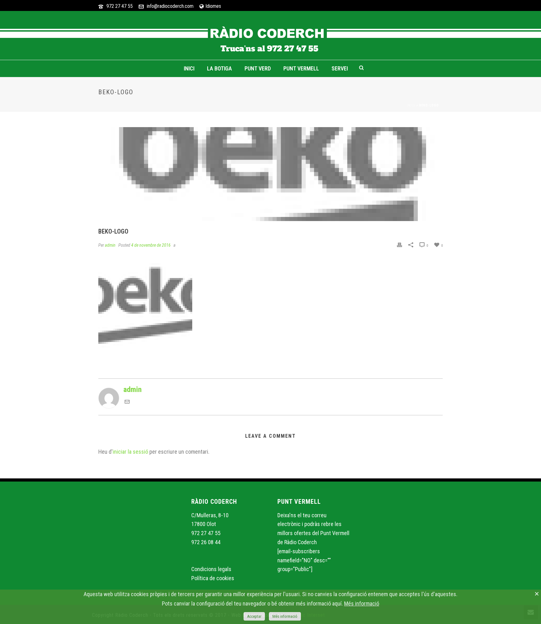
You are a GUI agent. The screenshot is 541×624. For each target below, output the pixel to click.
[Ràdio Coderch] (270, 35)
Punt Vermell (301, 68)
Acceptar (254, 616)
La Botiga (219, 68)
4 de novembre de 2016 (151, 245)
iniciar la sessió (130, 451)
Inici (189, 68)
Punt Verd (258, 68)
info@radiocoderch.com (170, 6)
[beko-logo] (270, 174)
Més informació (361, 603)
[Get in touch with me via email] (127, 401)
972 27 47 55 (119, 6)
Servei (340, 68)
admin (110, 245)
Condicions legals (211, 569)
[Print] (399, 244)
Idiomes (213, 6)
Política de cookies (212, 578)
